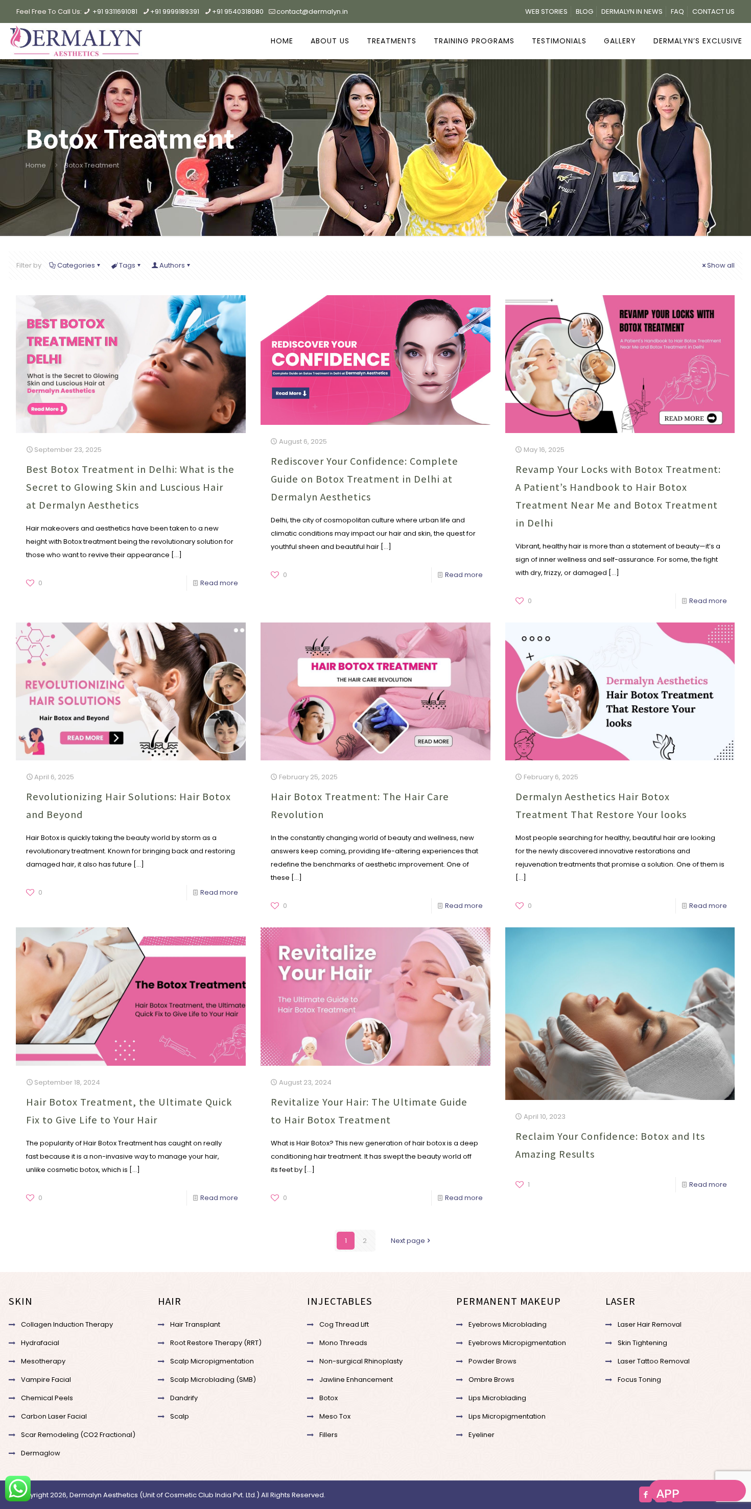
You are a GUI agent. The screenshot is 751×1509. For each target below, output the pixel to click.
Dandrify (184, 1398)
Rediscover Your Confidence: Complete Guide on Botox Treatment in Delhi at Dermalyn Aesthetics (364, 479)
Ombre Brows (491, 1379)
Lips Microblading (497, 1398)
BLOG (584, 11)
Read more (219, 583)
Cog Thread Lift (344, 1324)
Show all (721, 265)
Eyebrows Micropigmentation (517, 1343)
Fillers (328, 1435)
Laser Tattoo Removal (654, 1361)
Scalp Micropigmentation (212, 1361)
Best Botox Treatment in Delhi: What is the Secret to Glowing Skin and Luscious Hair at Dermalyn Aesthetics (130, 487)
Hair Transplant (195, 1324)
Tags (127, 265)
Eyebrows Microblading (507, 1324)
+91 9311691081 (114, 11)
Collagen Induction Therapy (67, 1324)
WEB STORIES (546, 11)
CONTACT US (713, 11)
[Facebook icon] (645, 1494)
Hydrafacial (40, 1343)
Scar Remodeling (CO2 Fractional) (78, 1435)
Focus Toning (639, 1379)
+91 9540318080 (238, 11)
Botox (328, 1398)
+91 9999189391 (174, 11)
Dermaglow (40, 1453)
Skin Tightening (642, 1343)
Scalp (179, 1416)
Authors (172, 265)
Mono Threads (343, 1343)
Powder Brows (492, 1361)
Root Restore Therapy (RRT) (216, 1343)
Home (36, 165)
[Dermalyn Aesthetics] (76, 41)
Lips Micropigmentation (507, 1416)
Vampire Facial (46, 1379)
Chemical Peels (47, 1398)
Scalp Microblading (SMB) (213, 1379)
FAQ (677, 11)
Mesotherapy (43, 1361)
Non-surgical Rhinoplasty (361, 1361)
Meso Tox (334, 1416)
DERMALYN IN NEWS (632, 11)
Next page (408, 1240)
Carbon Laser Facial (54, 1416)
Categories (76, 265)
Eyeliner (481, 1435)
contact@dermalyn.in (312, 11)
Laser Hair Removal (650, 1324)
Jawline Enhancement (356, 1379)
